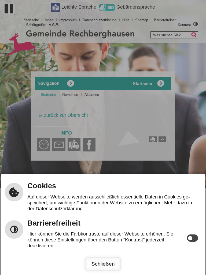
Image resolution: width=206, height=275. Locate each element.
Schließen (103, 264)
